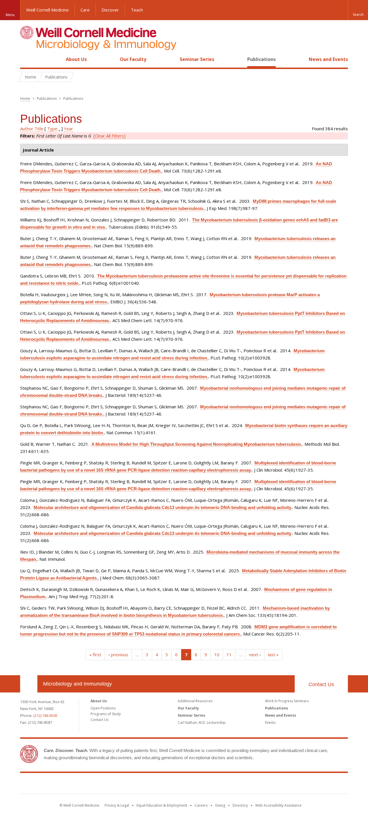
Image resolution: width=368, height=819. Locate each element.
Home (26, 59)
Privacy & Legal (117, 805)
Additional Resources (195, 701)
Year (68, 128)
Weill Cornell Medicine (47, 10)
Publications (261, 59)
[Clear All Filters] (109, 136)
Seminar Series (197, 59)
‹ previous (118, 654)
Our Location (28, 683)
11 (229, 654)
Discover (110, 10)
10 (216, 654)
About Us (76, 59)
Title (38, 128)
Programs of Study (106, 713)
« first (95, 654)
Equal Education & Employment (162, 805)
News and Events (328, 59)
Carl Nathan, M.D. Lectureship (202, 722)
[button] (358, 10)
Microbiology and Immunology (77, 684)
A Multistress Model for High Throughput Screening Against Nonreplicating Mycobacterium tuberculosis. (196, 444)
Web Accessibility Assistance (278, 805)
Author (26, 128)
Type (52, 128)
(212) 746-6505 (45, 715)
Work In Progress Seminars (287, 701)
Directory (240, 805)
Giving (220, 805)
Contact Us (321, 684)
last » (273, 654)
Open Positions (103, 708)
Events (270, 722)
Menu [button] (10, 14)
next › (255, 654)
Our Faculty (133, 59)
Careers (201, 805)
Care (85, 10)
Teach (137, 10)
